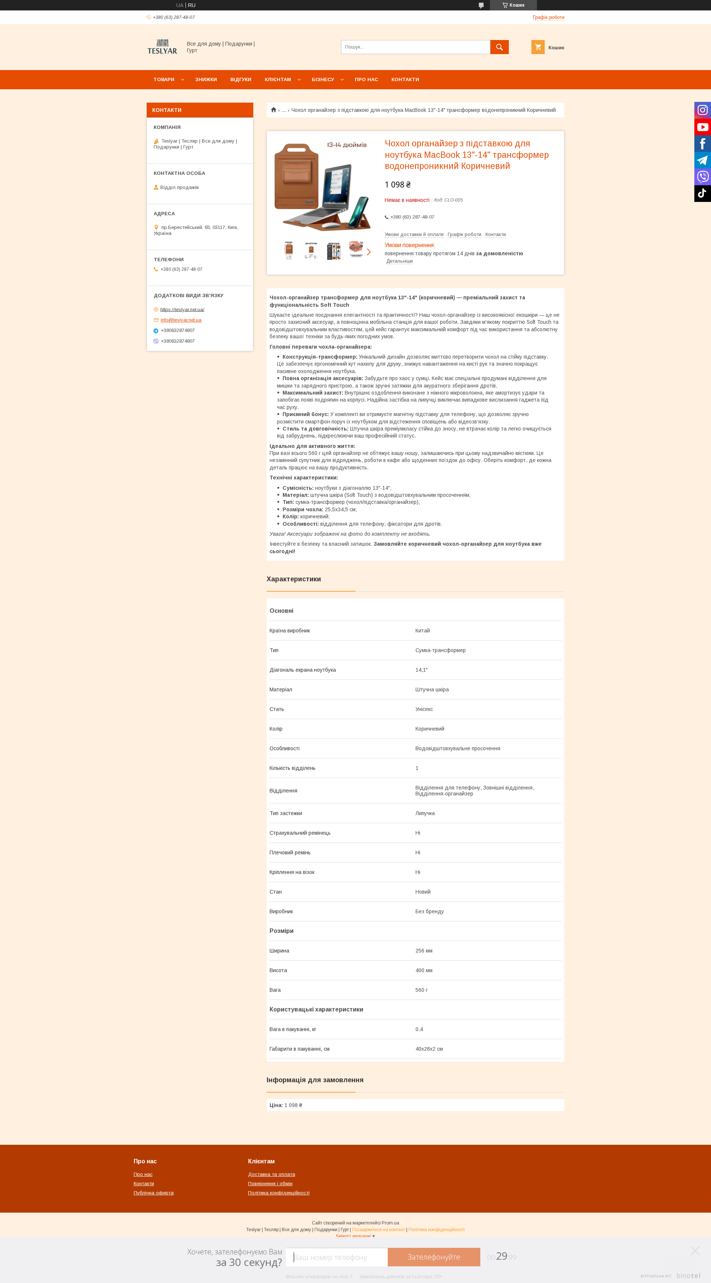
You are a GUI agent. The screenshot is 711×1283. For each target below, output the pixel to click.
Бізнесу (323, 79)
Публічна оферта (154, 1193)
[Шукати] (499, 47)
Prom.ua (390, 1223)
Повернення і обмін (270, 1183)
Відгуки (240, 79)
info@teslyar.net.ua (181, 320)
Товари (163, 79)
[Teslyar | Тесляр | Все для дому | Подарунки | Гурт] (162, 60)
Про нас (366, 79)
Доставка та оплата (271, 1174)
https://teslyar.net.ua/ (182, 309)
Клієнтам (278, 79)
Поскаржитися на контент (378, 1229)
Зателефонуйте (434, 1257)
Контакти (405, 79)
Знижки (206, 79)
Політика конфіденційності (279, 1193)
